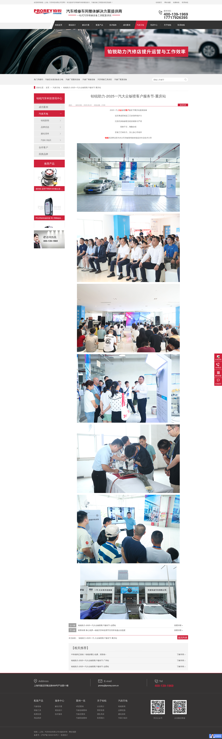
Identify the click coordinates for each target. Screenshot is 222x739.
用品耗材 (37, 718)
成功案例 (126, 25)
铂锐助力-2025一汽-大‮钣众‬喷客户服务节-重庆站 (98, 638)
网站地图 (167, 2)
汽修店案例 (80, 714)
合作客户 (43, 147)
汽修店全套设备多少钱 (54, 79)
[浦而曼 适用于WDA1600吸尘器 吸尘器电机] (49, 172)
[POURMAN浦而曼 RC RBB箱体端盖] (49, 201)
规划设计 (72, 25)
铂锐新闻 (45, 120)
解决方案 (85, 25)
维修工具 (37, 710)
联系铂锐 (185, 2)
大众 (120, 110)
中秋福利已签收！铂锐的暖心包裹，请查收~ (88, 654)
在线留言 (159, 2)
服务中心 (59, 700)
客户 (127, 110)
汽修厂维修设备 (88, 79)
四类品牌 (43, 154)
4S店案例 (80, 706)
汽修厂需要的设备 (73, 79)
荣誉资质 (100, 710)
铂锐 (107, 137)
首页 (48, 87)
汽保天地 (140, 25)
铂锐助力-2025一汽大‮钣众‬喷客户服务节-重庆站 (82, 87)
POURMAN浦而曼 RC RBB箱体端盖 (50, 211)
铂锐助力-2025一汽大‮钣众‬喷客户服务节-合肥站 (97, 625)
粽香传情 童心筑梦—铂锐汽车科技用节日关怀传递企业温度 (101, 630)
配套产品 (99, 25)
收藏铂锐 (176, 2)
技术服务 (113, 25)
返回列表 (183, 105)
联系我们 (100, 718)
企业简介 (100, 706)
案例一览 (80, 700)
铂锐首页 (58, 25)
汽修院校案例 (81, 718)
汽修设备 (37, 706)
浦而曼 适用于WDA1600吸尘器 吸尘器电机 (50, 182)
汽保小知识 (46, 140)
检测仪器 (37, 714)
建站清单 (45, 133)
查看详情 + (178, 625)
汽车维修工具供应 (105, 79)
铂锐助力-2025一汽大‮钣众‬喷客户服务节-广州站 (90, 660)
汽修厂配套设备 (120, 79)
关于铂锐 (167, 25)
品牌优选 (45, 126)
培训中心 (154, 25)
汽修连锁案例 (81, 710)
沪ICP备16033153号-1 (50, 735)
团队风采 (100, 714)
